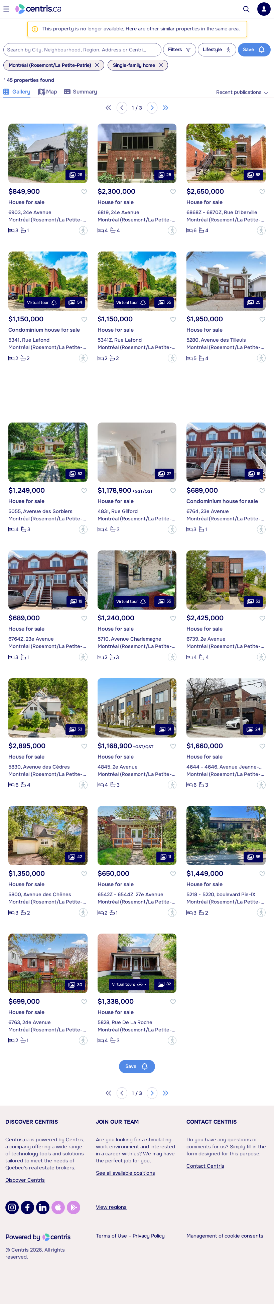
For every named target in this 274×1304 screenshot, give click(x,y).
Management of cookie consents (224, 1236)
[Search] (246, 9)
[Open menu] (6, 9)
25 (168, 174)
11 (169, 856)
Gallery (21, 91)
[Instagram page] (12, 1207)
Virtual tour (38, 302)
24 (257, 729)
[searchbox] (78, 50)
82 (168, 984)
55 (168, 302)
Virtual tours (123, 984)
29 (80, 174)
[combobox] (82, 49)
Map (51, 91)
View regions (111, 1207)
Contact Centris (211, 1121)
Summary (85, 91)
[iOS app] (58, 1207)
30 (79, 984)
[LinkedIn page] (42, 1207)
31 (169, 729)
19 (258, 473)
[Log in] (264, 9)
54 (79, 302)
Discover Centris (31, 1121)
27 (169, 473)
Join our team (117, 1121)
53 (80, 729)
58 (258, 174)
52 (80, 473)
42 (79, 856)
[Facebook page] (27, 1207)
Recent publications (239, 92)
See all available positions (125, 1173)
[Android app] (73, 1207)
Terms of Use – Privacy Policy (130, 1236)
